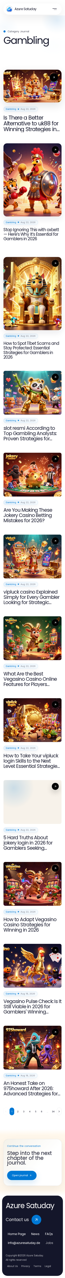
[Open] (54, 9)
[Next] (59, 1111)
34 (53, 1111)
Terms (37, 1266)
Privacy (25, 1266)
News (35, 1234)
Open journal (20, 1175)
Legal (48, 1266)
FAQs (49, 1234)
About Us (12, 1266)
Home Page (17, 1234)
